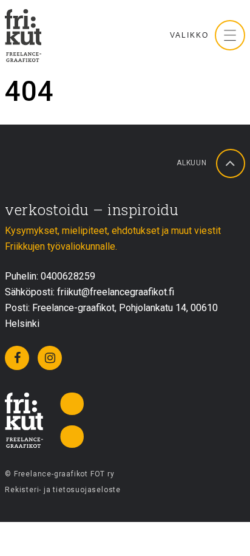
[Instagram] (50, 358)
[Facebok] (17, 358)
